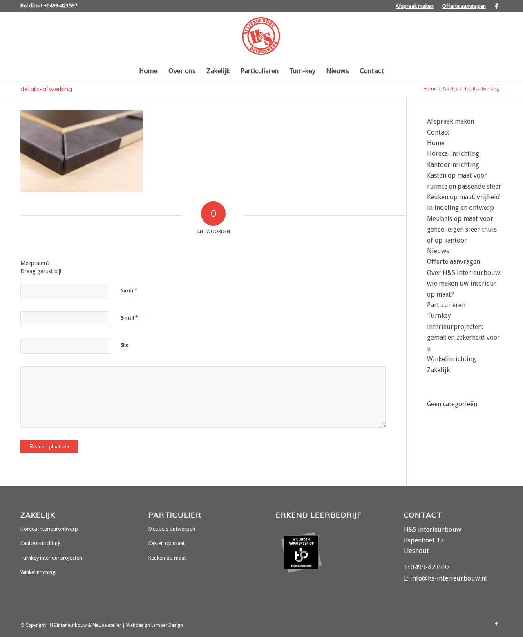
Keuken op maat (167, 558)
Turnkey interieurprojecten (51, 558)
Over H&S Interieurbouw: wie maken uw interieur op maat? (464, 283)
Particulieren (446, 305)
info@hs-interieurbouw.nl (448, 578)
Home (436, 143)
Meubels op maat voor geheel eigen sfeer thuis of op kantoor (462, 229)
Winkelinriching (38, 572)
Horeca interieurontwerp (49, 529)
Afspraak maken (415, 6)
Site (124, 345)
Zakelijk (438, 370)
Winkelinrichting (451, 359)
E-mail (129, 318)
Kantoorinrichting (453, 165)
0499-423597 (430, 567)
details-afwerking (46, 89)
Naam (129, 290)
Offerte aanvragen (464, 6)
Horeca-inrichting (453, 154)
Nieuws (438, 251)
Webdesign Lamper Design (154, 625)
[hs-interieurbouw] (261, 36)
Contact (438, 132)
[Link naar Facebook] (496, 6)
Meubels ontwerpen (171, 529)
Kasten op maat (166, 543)
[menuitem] (414, 6)
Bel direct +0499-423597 (48, 5)
